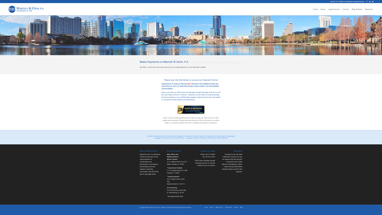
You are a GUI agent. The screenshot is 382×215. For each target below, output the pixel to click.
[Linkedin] (369, 1)
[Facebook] (366, 1)
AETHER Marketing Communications (181, 207)
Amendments (210, 136)
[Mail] (372, 1)
